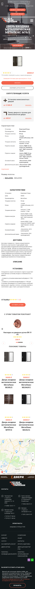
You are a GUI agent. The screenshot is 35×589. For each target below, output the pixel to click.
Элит (28, 37)
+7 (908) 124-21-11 (13, 2)
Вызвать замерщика (17, 10)
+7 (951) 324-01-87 (10, 6)
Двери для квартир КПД (24, 548)
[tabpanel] (17, 329)
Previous (3, 343)
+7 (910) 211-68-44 (9, 518)
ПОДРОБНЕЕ (5, 169)
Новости (4, 538)
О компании (22, 535)
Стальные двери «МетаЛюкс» (15, 37)
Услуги (3, 541)
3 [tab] (21, 342)
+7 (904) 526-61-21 (26, 504)
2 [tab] (19, 342)
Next (31, 343)
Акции (20, 538)
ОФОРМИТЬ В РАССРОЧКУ (17, 88)
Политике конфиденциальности (11, 579)
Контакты (21, 541)
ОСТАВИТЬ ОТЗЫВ (17, 304)
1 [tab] (17, 342)
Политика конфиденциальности (9, 553)
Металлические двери (24, 36)
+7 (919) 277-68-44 (24, 2)
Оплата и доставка (24, 544)
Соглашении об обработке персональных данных (16, 579)
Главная (5, 36)
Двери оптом (5, 547)
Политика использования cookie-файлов (23, 554)
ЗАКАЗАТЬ (17, 83)
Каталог (12, 36)
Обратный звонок (17, 14)
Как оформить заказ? (8, 544)
